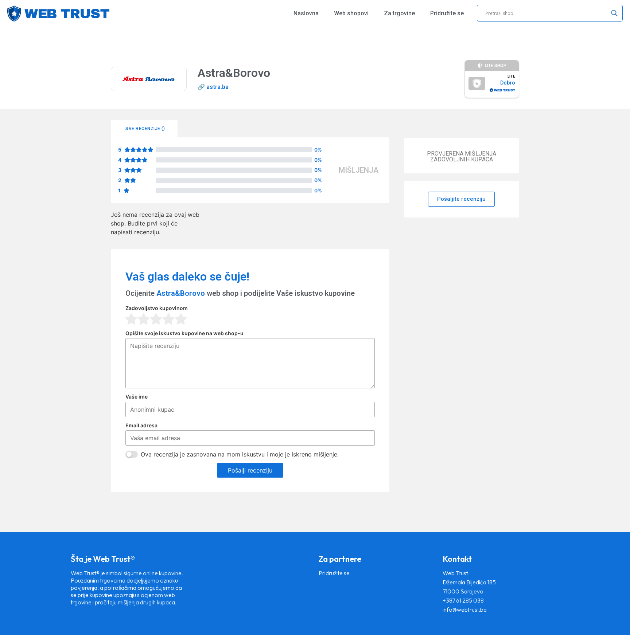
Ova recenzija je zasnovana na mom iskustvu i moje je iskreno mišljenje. (240, 454)
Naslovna (306, 13)
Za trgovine (399, 13)
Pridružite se (447, 13)
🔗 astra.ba (213, 86)
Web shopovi (351, 13)
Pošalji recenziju (250, 470)
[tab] (144, 128)
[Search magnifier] (614, 13)
